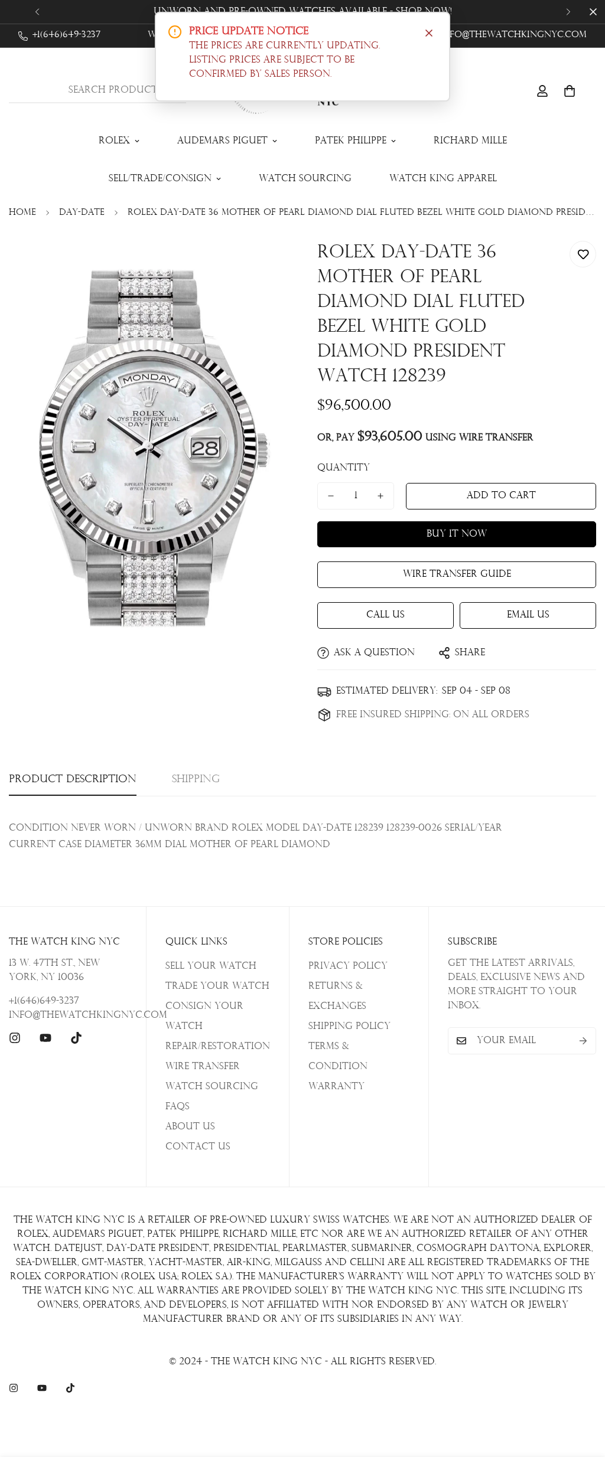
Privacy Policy (348, 966)
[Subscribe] (583, 1040)
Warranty (336, 1087)
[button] (569, 90)
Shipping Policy (349, 1026)
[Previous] (37, 12)
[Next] (568, 12)
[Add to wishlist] (583, 254)
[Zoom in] (262, 263)
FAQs (177, 1107)
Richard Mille (470, 141)
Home (22, 212)
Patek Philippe (350, 141)
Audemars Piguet (222, 141)
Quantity (343, 468)
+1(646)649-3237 (44, 1001)
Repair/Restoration (217, 1046)
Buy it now (457, 534)
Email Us (528, 615)
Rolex (114, 141)
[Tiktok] (76, 1038)
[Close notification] (429, 33)
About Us (190, 1127)
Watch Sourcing (305, 179)
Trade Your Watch (217, 986)
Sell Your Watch (210, 966)
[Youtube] (45, 1038)
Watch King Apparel (443, 179)
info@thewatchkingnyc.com (68, 1015)
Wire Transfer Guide (457, 574)
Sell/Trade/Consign (160, 179)
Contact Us (197, 1147)
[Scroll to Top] (582, 1392)
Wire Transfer (202, 1066)
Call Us (385, 615)
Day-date (82, 212)
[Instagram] (15, 1038)
